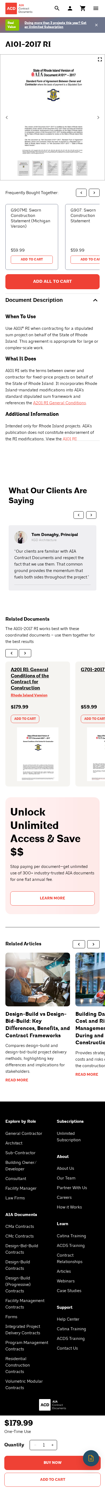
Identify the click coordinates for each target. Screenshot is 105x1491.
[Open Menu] (95, 8)
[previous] (11, 653)
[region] (52, 558)
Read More (16, 1080)
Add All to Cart (52, 281)
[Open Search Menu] (57, 8)
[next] (25, 653)
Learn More (52, 898)
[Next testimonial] (91, 515)
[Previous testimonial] (79, 515)
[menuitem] (82, 8)
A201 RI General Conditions (59, 403)
